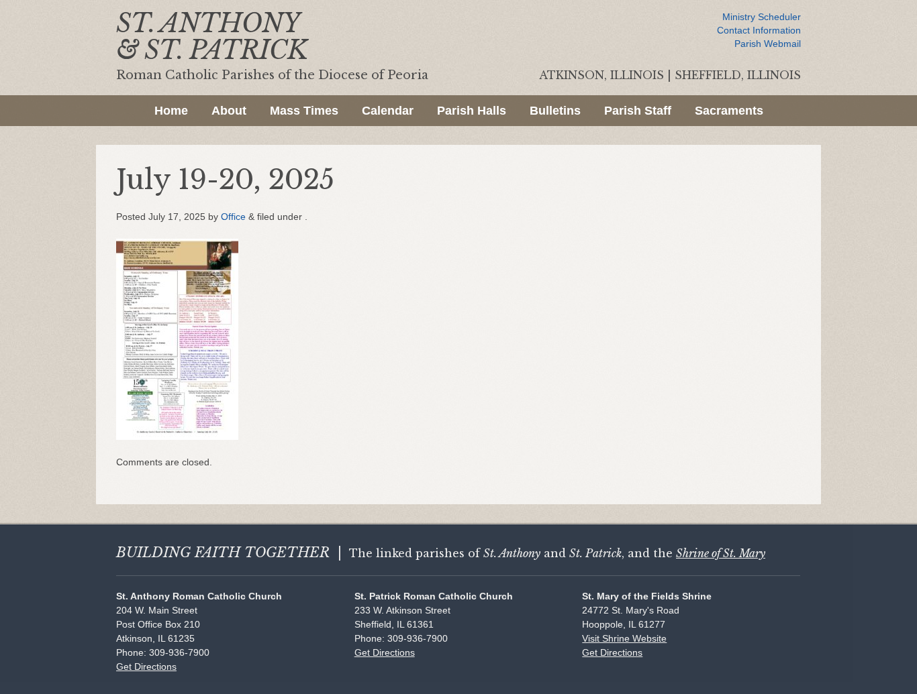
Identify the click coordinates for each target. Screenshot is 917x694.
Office (233, 216)
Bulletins (555, 110)
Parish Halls (471, 110)
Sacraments (729, 110)
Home (171, 110)
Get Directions (146, 666)
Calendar (388, 110)
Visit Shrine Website (624, 638)
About (228, 110)
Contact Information (759, 30)
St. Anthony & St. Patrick (211, 36)
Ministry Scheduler (761, 16)
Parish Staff (637, 110)
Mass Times (304, 110)
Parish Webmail (767, 43)
